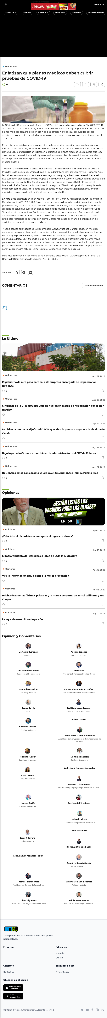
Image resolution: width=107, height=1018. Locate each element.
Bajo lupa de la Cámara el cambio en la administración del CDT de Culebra (49, 453)
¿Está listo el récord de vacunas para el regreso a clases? (37, 536)
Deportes (76, 12)
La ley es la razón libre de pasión (22, 619)
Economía (43, 12)
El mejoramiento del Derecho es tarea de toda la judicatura (39, 555)
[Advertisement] (53, 37)
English (59, 958)
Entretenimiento (96, 12)
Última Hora (10, 12)
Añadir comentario (93, 285)
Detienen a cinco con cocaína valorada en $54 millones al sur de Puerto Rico (50, 472)
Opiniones (60, 12)
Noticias (27, 12)
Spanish (60, 953)
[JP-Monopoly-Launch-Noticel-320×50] (53, 6)
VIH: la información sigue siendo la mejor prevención (35, 575)
